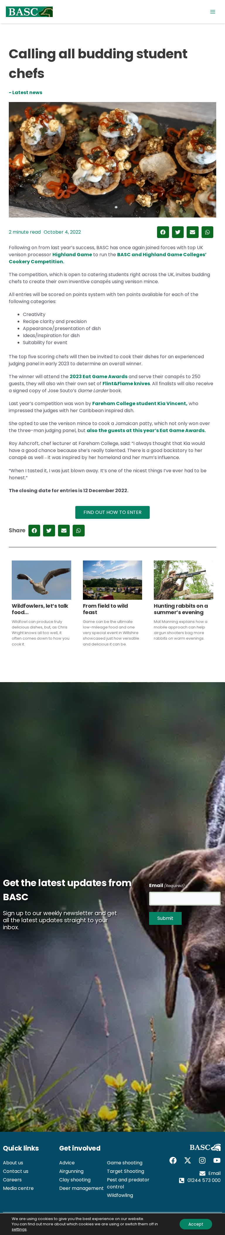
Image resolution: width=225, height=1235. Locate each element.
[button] (163, 232)
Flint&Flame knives (126, 383)
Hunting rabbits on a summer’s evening (181, 609)
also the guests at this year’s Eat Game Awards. (146, 430)
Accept (195, 1224)
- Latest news (25, 92)
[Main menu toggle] (212, 11)
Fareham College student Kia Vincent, (140, 403)
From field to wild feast (105, 609)
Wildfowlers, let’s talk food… (40, 609)
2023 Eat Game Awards (98, 376)
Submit (165, 918)
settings (19, 1229)
